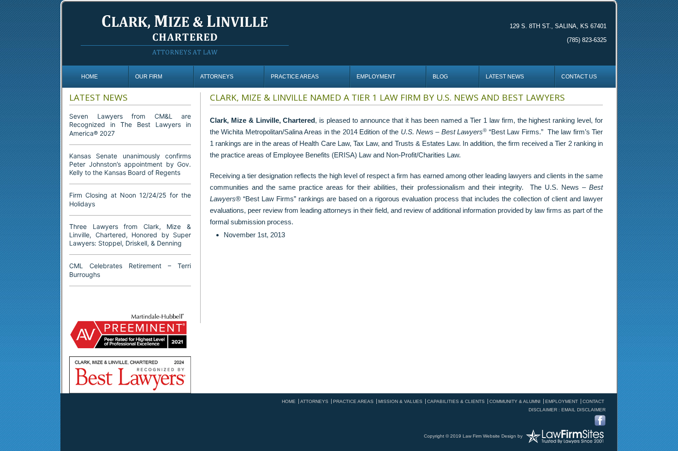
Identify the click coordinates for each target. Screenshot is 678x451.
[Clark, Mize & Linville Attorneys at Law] (185, 33)
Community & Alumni (515, 401)
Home (89, 76)
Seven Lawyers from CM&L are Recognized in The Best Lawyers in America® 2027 (130, 124)
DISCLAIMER (543, 409)
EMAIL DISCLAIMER (583, 409)
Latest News (505, 76)
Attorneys (216, 76)
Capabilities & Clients (456, 401)
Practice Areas (295, 76)
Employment (376, 76)
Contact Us (579, 76)
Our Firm (148, 76)
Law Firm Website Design (489, 435)
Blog (440, 76)
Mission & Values (400, 401)
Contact (593, 401)
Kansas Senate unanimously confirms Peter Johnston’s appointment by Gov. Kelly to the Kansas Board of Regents (130, 164)
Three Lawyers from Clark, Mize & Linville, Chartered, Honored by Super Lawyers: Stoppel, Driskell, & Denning (130, 234)
